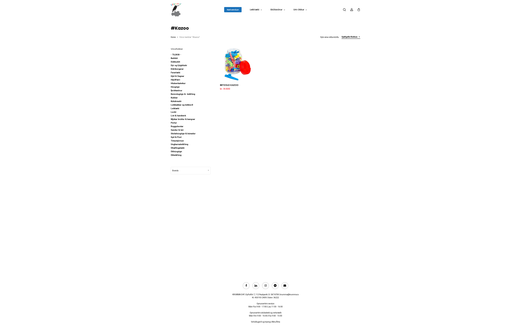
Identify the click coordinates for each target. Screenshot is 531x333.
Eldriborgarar (177, 69)
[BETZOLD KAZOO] (236, 64)
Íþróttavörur (176, 90)
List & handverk (178, 115)
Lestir (173, 112)
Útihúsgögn (176, 151)
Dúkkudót (175, 62)
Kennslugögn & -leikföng (183, 94)
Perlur (174, 123)
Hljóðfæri (175, 80)
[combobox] (351, 36)
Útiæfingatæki (177, 148)
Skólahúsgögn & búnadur (183, 133)
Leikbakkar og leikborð (182, 105)
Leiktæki (175, 108)
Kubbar (174, 97)
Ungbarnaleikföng (179, 144)
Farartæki (175, 72)
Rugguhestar (177, 126)
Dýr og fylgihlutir (179, 65)
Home (173, 37)
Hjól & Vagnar (177, 76)
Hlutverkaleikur (178, 83)
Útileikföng (176, 155)
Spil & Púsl (176, 137)
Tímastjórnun (177, 141)
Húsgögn (175, 87)
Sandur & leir (177, 130)
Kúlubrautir (176, 101)
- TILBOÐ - (176, 54)
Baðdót (174, 58)
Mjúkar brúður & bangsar (183, 119)
